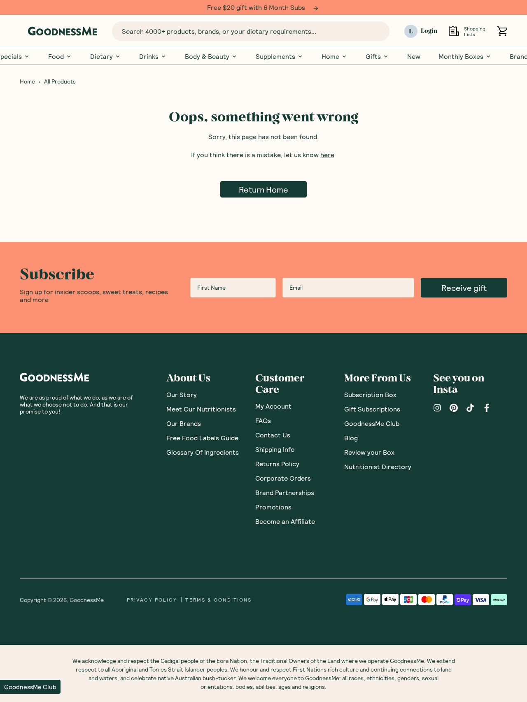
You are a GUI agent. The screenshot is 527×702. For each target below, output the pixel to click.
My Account (273, 406)
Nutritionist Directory (377, 466)
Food (56, 56)
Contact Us (272, 435)
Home (330, 56)
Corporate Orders (283, 478)
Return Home (263, 189)
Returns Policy (277, 463)
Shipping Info (275, 449)
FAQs (263, 420)
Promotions (273, 507)
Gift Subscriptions (372, 409)
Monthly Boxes (460, 56)
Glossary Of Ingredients (202, 452)
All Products (60, 81)
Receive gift (464, 288)
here (327, 154)
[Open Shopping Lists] (454, 31)
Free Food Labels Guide (202, 438)
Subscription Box (370, 394)
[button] (30, 687)
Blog (351, 438)
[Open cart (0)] (502, 31)
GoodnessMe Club (371, 423)
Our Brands (183, 423)
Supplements (275, 56)
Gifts (373, 56)
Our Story (181, 394)
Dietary (101, 56)
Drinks (149, 56)
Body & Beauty (207, 56)
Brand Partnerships (284, 492)
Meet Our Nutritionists (201, 409)
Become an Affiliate (285, 521)
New (413, 56)
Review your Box (369, 452)
